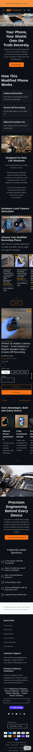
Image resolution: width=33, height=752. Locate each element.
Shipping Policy (8, 634)
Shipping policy (22, 747)
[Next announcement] (30, 3)
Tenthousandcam (15, 742)
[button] (4, 10)
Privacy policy (23, 744)
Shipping (3, 358)
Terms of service (12, 747)
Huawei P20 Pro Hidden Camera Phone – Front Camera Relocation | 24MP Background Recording (8, 276)
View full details (24, 400)
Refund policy (14, 744)
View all (16, 303)
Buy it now (16, 392)
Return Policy (8, 629)
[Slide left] (12, 298)
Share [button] (5, 400)
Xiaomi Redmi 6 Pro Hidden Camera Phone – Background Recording (22, 273)
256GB (15, 372)
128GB (5, 372)
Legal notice (23, 750)
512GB (24, 372)
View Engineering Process (16, 537)
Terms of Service (9, 638)
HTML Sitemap (8, 646)
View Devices (16, 64)
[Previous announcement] (3, 3)
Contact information (13, 750)
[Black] (3, 364)
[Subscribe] (27, 701)
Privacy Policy (8, 625)
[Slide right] (21, 298)
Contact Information (10, 642)
